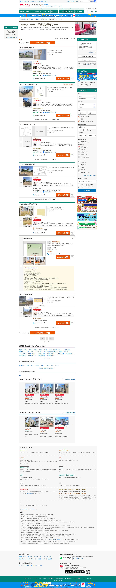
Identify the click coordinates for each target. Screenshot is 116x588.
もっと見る (46, 358)
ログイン (38, 6)
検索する (88, 191)
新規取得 (46, 4)
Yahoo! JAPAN (70, 1)
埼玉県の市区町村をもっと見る (46, 368)
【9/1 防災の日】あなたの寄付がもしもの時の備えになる (33, 1)
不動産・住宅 (22, 556)
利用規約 (51, 578)
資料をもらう (63, 78)
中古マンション (38, 11)
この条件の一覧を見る (69, 379)
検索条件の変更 (82, 90)
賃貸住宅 (22, 11)
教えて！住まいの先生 (36, 565)
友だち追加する (67, 558)
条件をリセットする (92, 52)
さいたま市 (21, 365)
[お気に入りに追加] (72, 78)
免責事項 (69, 578)
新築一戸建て (46, 11)
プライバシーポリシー (29, 578)
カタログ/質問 (78, 11)
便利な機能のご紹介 (78, 558)
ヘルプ (76, 1)
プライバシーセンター (41, 578)
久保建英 (92, 1)
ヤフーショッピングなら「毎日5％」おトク (52, 6)
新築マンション (30, 11)
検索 (95, 1)
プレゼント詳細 (29, 493)
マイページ (88, 64)
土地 (66, 11)
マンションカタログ (24, 565)
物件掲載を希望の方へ (60, 578)
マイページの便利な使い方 (11, 37)
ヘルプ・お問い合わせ (86, 578)
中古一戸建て (54, 11)
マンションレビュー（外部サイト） (55, 539)
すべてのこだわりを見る (90, 175)
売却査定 (71, 11)
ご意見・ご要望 (76, 578)
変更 (94, 96)
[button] (21, 386)
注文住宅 (61, 11)
